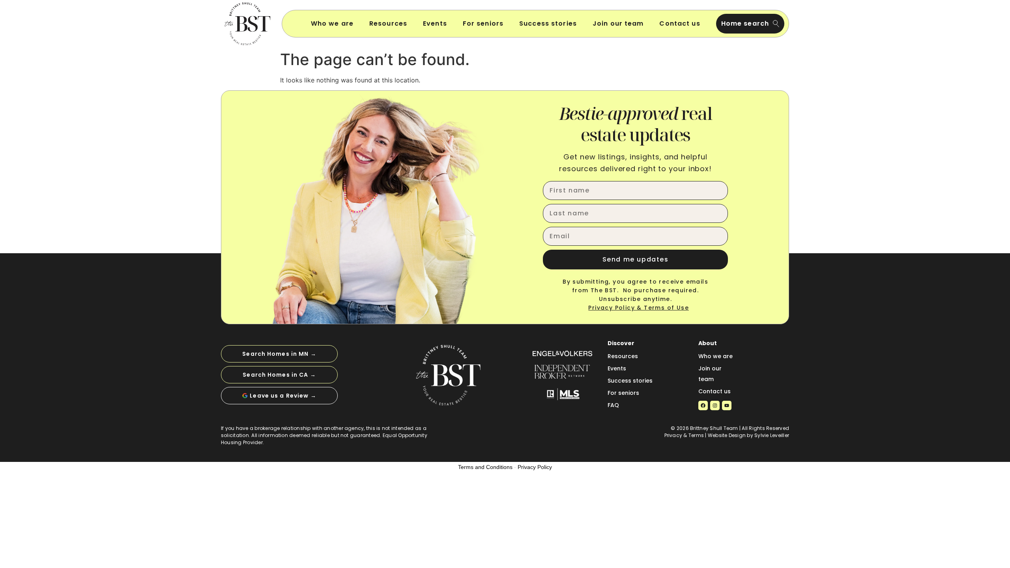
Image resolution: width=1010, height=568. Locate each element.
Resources (388, 23)
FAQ (613, 405)
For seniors (483, 23)
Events (435, 23)
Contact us (679, 23)
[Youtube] (726, 405)
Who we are (332, 23)
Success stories (548, 23)
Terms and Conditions (485, 467)
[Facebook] (703, 405)
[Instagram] (715, 405)
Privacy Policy (535, 467)
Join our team (618, 23)
